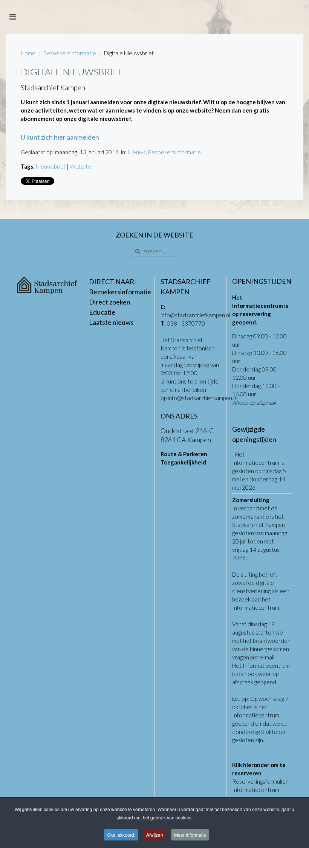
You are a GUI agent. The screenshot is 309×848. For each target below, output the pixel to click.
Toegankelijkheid (183, 462)
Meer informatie (190, 834)
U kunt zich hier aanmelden (60, 137)
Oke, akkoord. (121, 834)
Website (80, 166)
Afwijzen (154, 834)
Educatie (102, 312)
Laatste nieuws (111, 322)
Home (28, 53)
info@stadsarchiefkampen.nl (195, 315)
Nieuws (137, 152)
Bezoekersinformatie (69, 53)
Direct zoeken (109, 302)
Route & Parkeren (184, 454)
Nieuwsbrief (51, 166)
